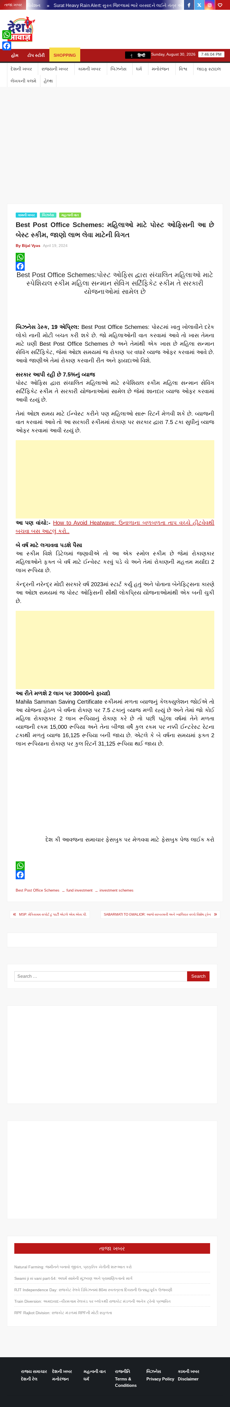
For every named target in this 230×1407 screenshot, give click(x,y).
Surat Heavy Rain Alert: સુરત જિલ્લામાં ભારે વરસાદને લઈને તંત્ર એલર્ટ (112, 5)
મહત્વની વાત (70, 215)
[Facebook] (115, 266)
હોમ (15, 55)
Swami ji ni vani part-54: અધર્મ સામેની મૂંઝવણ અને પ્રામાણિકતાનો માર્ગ (73, 1278)
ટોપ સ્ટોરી (36, 55)
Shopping (65, 55)
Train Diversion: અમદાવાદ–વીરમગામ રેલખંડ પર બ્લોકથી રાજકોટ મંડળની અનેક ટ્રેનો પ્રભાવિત (92, 1301)
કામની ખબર (89, 69)
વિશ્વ (183, 69)
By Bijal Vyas (28, 245)
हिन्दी (141, 55)
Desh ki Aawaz (85, 29)
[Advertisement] (115, 479)
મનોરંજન (160, 69)
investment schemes (117, 890)
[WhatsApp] (115, 257)
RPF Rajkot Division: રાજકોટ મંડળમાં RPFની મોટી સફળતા (63, 1313)
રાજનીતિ (122, 1371)
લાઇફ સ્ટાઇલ (209, 69)
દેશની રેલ (29, 1379)
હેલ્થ (48, 81)
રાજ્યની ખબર (55, 69)
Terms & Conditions (126, 1382)
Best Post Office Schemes (37, 890)
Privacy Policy (160, 1379)
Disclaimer (188, 1379)
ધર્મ (139, 69)
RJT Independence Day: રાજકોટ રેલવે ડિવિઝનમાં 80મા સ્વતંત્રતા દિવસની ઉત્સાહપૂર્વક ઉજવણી (93, 1290)
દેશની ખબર (21, 69)
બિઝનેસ (119, 69)
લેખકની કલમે (23, 81)
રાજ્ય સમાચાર (34, 1371)
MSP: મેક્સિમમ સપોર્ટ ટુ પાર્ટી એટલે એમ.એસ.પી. (53, 914)
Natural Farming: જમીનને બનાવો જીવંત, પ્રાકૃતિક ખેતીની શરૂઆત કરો (73, 1267)
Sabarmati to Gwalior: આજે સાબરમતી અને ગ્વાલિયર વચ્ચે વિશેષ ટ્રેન (157, 914)
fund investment (79, 890)
